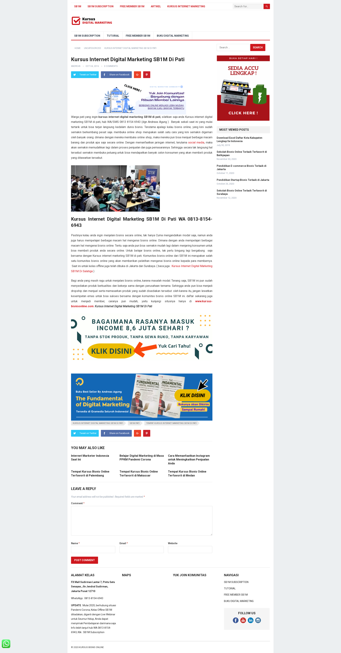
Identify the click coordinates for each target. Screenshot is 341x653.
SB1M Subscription (93, 632)
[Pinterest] (146, 74)
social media (196, 142)
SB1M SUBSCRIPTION (100, 6)
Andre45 (75, 66)
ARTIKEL (156, 6)
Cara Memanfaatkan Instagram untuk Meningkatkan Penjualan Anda (189, 459)
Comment (78, 503)
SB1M (77, 6)
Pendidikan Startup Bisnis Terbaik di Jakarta (243, 179)
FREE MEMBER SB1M (132, 6)
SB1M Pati (135, 423)
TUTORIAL (113, 35)
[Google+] (137, 74)
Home (78, 48)
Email (124, 543)
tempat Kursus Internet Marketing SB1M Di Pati (171, 423)
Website (172, 543)
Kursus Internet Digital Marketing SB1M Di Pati (98, 423)
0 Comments (111, 66)
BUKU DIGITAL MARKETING (173, 35)
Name (75, 543)
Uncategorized (92, 48)
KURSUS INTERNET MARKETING (186, 6)
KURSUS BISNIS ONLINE (91, 647)
